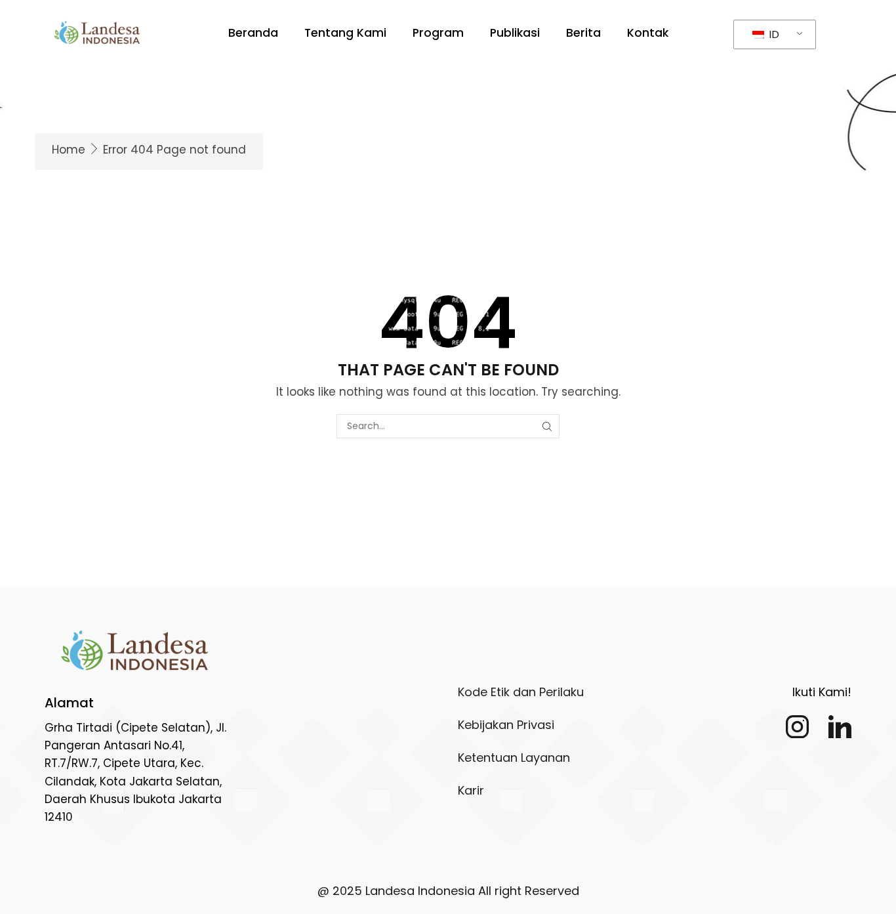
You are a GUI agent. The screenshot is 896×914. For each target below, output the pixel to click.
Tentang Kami (345, 33)
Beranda (253, 33)
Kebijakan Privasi (506, 725)
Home (68, 149)
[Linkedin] (839, 726)
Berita (583, 33)
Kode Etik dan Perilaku (521, 692)
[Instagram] (797, 726)
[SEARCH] (547, 426)
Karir (471, 790)
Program (438, 33)
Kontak (647, 33)
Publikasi (515, 33)
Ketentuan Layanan (514, 757)
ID (772, 34)
